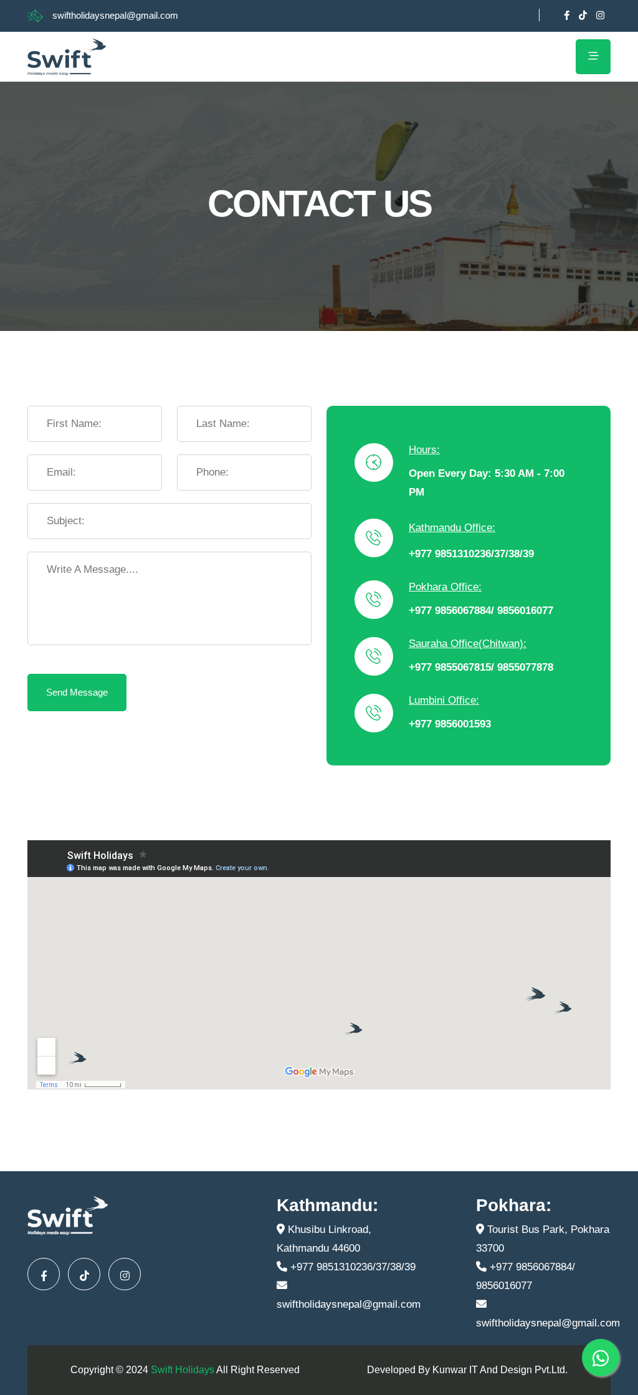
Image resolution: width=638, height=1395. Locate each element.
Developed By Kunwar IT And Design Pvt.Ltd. (467, 1369)
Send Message (77, 692)
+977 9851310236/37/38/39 (471, 554)
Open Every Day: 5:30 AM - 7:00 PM (486, 482)
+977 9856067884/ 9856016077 (481, 610)
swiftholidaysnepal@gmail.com (115, 15)
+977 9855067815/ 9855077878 (481, 667)
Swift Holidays (182, 1369)
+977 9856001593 (450, 724)
